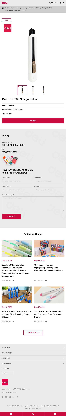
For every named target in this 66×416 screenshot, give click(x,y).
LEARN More (32, 332)
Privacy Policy (36, 408)
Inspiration (7, 353)
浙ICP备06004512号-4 (51, 406)
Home (7, 8)
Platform (56, 3)
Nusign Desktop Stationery (32, 8)
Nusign (19, 8)
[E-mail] (11, 414)
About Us (6, 358)
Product (12, 8)
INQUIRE (33, 121)
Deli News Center (33, 234)
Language (5, 368)
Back (6, 20)
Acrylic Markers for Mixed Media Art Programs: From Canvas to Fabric (49, 314)
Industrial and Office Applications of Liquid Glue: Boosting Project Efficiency (16, 314)
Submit (10, 216)
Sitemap (27, 408)
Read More (6, 280)
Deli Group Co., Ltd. (22, 406)
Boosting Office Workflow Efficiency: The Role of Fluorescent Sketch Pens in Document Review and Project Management (15, 270)
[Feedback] (55, 414)
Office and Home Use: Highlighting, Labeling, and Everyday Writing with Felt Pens (48, 267)
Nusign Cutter (47, 8)
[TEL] (33, 414)
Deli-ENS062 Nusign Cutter (16, 10)
